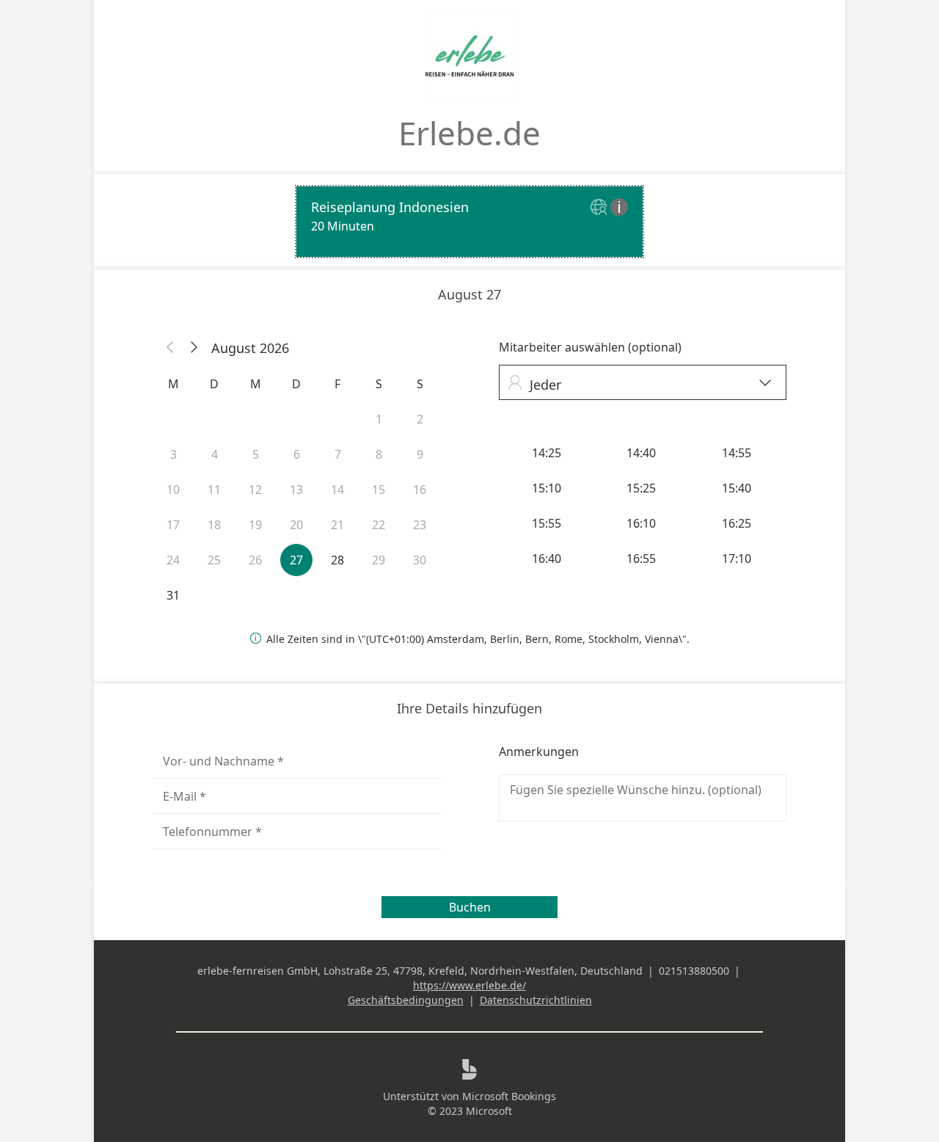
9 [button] (420, 454)
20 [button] (296, 525)
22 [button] (378, 525)
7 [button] (338, 454)
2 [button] (420, 419)
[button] (170, 348)
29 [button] (378, 560)
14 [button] (337, 489)
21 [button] (337, 525)
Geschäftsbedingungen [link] (406, 1000)
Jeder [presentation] (639, 384)
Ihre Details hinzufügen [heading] (469, 708)
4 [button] (214, 454)
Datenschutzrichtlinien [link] (536, 1000)
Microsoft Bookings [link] (509, 1096)
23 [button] (419, 525)
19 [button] (255, 525)
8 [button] (379, 454)
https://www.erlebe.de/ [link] (469, 985)
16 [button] (419, 489)
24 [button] (173, 560)
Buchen (470, 907)
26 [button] (255, 560)
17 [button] (173, 525)
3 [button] (173, 454)
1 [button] (379, 419)
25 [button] (214, 560)
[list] (469, 221)
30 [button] (419, 560)
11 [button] (214, 489)
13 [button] (296, 489)
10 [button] (173, 489)
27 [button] (296, 560)
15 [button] (378, 489)
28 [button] (337, 560)
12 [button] (255, 489)
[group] (642, 505)
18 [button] (214, 525)
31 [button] (173, 595)
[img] (600, 208)
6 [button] (296, 454)
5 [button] (255, 454)
